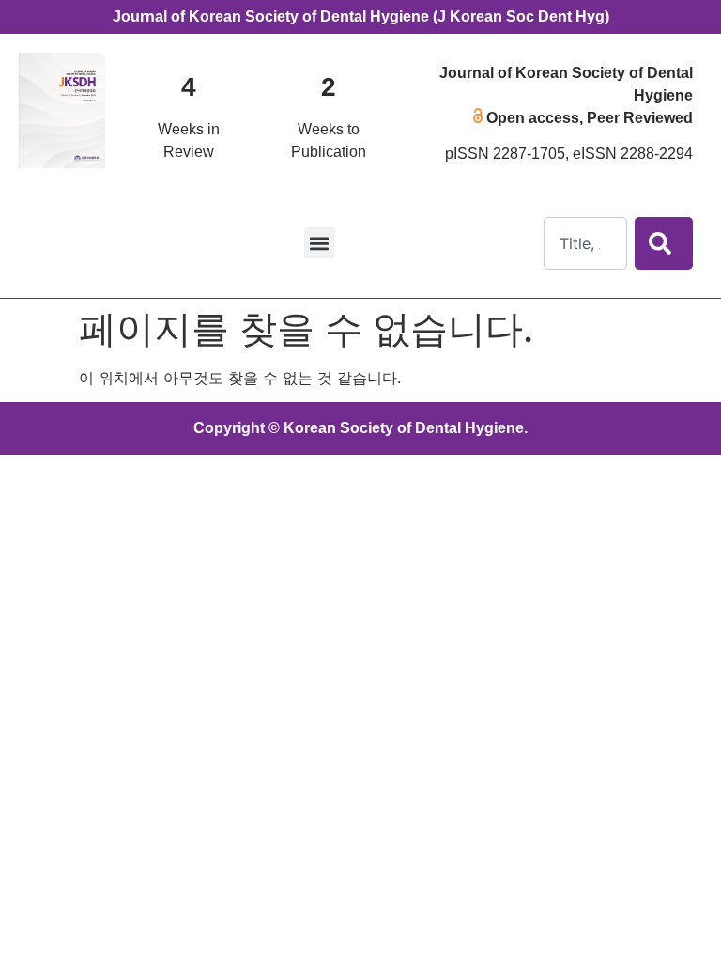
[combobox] (585, 243)
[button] (319, 242)
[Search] (664, 243)
